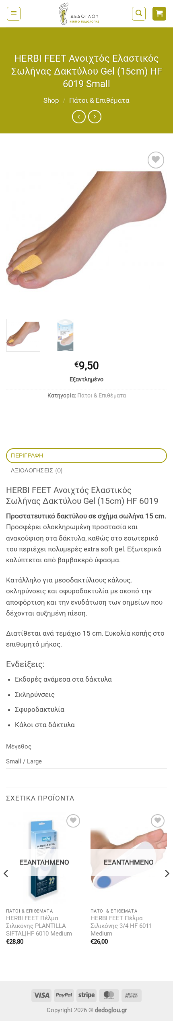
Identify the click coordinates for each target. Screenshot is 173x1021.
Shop (51, 100)
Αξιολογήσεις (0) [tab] (37, 470)
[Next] (153, 230)
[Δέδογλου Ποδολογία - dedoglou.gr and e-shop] (79, 13)
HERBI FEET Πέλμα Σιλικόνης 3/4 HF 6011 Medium (121, 926)
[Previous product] (94, 116)
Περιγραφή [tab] (27, 455)
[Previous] (19, 230)
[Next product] (78, 116)
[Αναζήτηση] (139, 14)
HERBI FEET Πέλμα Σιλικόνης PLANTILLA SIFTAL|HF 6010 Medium (39, 926)
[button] (14, 14)
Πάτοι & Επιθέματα (99, 100)
